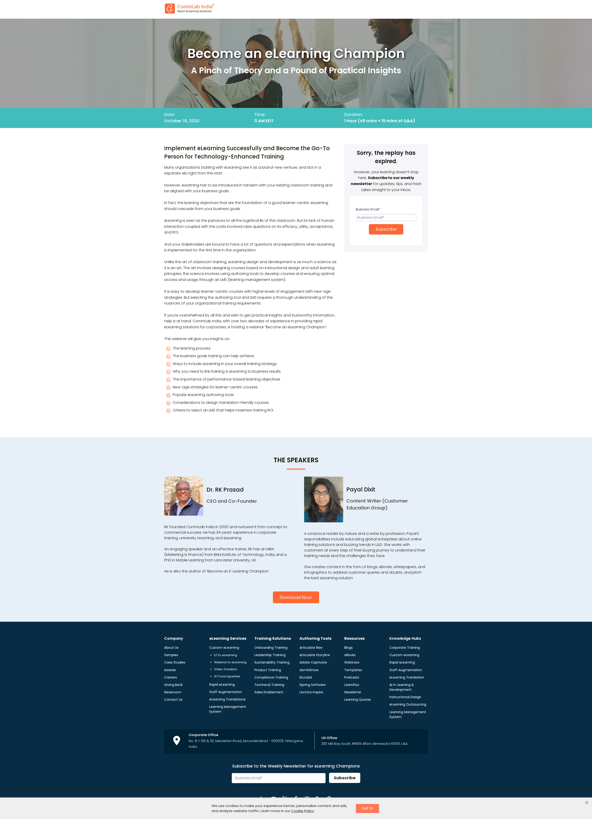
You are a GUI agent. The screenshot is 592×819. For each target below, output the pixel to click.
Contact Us (173, 699)
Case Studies (174, 662)
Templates (353, 670)
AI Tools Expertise (227, 676)
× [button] (587, 803)
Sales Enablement (268, 692)
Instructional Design (405, 697)
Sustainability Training (272, 662)
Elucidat (305, 677)
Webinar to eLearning (230, 662)
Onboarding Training (270, 647)
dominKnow (308, 670)
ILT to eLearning (225, 655)
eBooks (350, 655)
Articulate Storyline (314, 655)
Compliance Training (271, 677)
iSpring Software (312, 684)
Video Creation (225, 669)
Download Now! (296, 597)
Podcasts (351, 677)
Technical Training (269, 684)
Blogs (348, 647)
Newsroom (172, 692)
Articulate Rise (310, 647)
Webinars (351, 662)
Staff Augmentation (225, 692)
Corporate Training (404, 647)
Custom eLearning (224, 647)
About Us (171, 647)
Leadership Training (270, 655)
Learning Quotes (357, 699)
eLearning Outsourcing (407, 704)
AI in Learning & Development (401, 687)
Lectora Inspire (311, 692)
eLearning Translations (227, 699)
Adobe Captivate (313, 662)
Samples (171, 655)
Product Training (267, 670)
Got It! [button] (367, 808)
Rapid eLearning (222, 684)
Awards (170, 670)
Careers (170, 677)
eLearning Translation (406, 677)
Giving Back (173, 684)
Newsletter (352, 692)
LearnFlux (351, 684)
